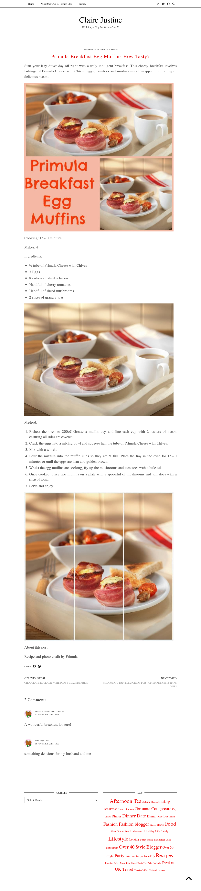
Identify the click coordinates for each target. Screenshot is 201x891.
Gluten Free (123, 831)
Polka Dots (130, 856)
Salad (116, 862)
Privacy (82, 3)
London (134, 839)
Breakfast (110, 808)
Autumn (146, 802)
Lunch (143, 839)
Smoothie (125, 863)
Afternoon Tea (125, 800)
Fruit (113, 831)
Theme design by (160, 886)
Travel (166, 862)
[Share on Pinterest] (39, 666)
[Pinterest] (163, 3)
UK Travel (124, 869)
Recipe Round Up (145, 856)
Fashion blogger (134, 824)
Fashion (110, 824)
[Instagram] (158, 3)
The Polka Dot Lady (152, 862)
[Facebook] (168, 3)
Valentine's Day (141, 869)
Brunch (121, 809)
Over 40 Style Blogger (140, 846)
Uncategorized (110, 49)
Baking (165, 801)
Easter (172, 816)
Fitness (153, 824)
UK (172, 863)
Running (109, 862)
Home (31, 3)
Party (119, 855)
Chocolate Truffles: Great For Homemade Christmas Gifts (140, 682)
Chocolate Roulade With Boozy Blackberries (56, 680)
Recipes (164, 855)
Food (170, 823)
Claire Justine (100, 19)
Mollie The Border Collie (159, 839)
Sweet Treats (137, 862)
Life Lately (161, 831)
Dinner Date (134, 815)
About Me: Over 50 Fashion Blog (56, 3)
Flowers (160, 824)
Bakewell (155, 801)
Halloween (136, 831)
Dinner (116, 816)
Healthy (149, 831)
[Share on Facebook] (34, 666)
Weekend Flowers (157, 869)
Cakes (130, 809)
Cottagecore (161, 808)
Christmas (142, 808)
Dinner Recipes (157, 816)
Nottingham (112, 847)
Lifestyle (118, 838)
